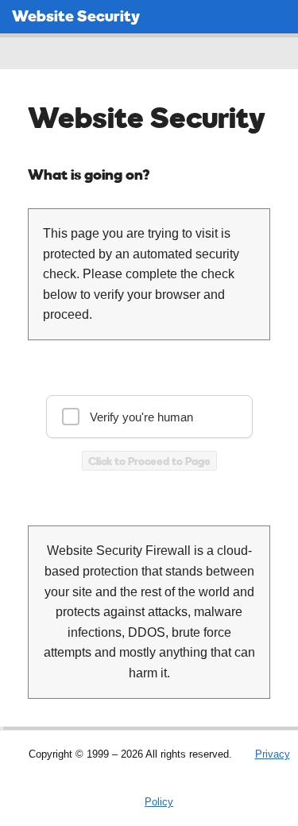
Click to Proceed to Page (149, 460)
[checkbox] (149, 416)
